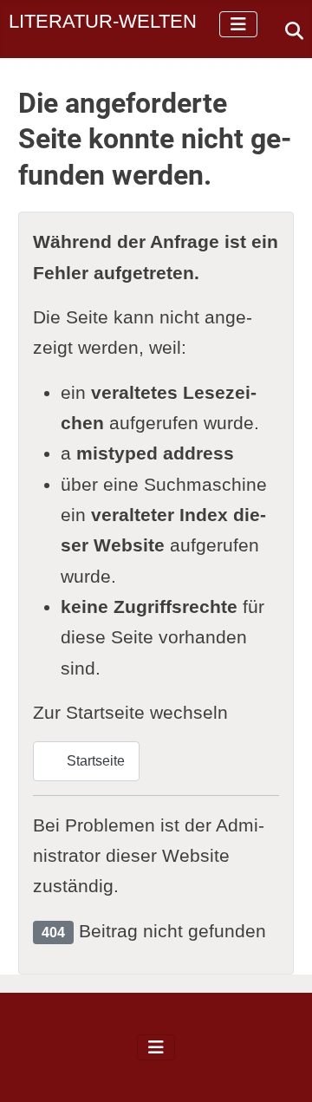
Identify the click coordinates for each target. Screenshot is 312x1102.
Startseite (94, 760)
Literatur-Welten (103, 21)
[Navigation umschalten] (238, 24)
